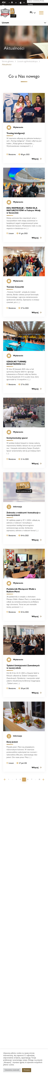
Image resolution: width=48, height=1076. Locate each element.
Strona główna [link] (8, 62)
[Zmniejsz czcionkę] (9, 2)
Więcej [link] (35, 159)
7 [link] (31, 779)
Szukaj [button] (30, 5)
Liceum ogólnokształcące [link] (27, 62)
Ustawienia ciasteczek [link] (12, 1070)
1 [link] (8, 779)
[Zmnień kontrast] (24, 2)
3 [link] (16, 779)
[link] (9, 13)
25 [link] (39, 779)
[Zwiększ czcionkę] (16, 2)
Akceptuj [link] (27, 1070)
